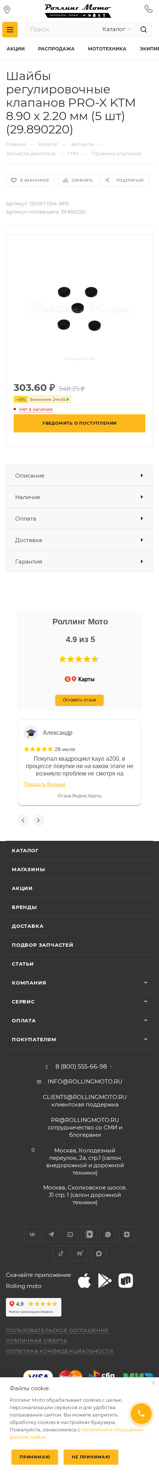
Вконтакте (32, 1234)
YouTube (70, 1234)
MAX (98, 1253)
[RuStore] (125, 1280)
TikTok (61, 1253)
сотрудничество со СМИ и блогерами (85, 1127)
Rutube (80, 1253)
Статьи (23, 964)
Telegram (51, 1234)
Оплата (25, 518)
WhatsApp (108, 1234)
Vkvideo (89, 1234)
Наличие (27, 497)
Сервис (23, 1002)
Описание (29, 475)
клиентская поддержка (85, 1100)
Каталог (25, 850)
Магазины (28, 869)
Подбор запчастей (43, 945)
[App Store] (84, 1280)
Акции (22, 888)
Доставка (28, 540)
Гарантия (28, 561)
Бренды (24, 907)
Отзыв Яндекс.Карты (80, 796)
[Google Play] (105, 1280)
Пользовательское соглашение (57, 1330)
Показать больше (44, 784)
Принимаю (35, 1457)
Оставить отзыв (79, 700)
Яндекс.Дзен (127, 1234)
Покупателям (34, 1039)
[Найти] (142, 29)
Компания (29, 983)
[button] (62, 659)
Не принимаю (91, 1457)
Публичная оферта (36, 1341)
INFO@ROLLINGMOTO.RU (85, 1081)
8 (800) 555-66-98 (81, 1067)
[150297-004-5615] (79, 307)
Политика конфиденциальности (60, 1351)
